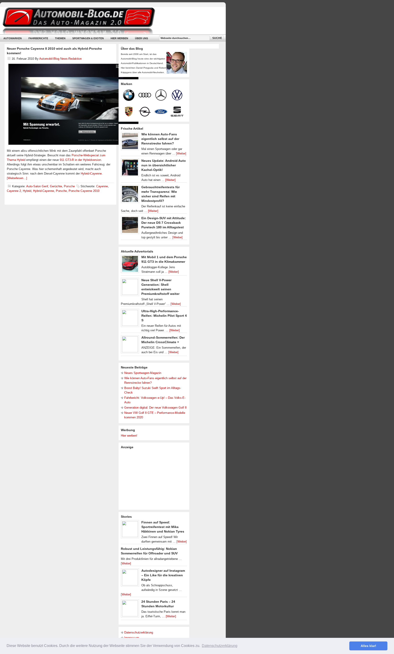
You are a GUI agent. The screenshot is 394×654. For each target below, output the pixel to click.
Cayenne (102, 186)
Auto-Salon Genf (37, 186)
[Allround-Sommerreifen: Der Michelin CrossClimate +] (130, 345)
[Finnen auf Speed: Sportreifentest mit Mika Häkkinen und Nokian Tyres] (130, 530)
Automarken (12, 38)
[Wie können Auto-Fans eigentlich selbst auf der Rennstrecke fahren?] (130, 142)
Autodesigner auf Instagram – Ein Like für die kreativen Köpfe (163, 575)
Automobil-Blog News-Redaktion (60, 58)
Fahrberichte (38, 38)
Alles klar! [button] (368, 646)
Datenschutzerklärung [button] (219, 646)
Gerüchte (56, 186)
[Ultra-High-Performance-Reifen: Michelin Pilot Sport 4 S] (130, 319)
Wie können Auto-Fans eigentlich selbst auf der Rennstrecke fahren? (160, 138)
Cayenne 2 (14, 191)
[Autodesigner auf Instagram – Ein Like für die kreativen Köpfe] (130, 578)
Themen (60, 38)
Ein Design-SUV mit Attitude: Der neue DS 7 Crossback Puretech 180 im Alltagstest (163, 222)
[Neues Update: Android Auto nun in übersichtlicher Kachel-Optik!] (130, 168)
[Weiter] (181, 153)
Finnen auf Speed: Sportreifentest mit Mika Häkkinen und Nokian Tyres (162, 526)
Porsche (69, 186)
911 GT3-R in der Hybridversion (80, 160)
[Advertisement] (155, 479)
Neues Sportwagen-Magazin (142, 373)
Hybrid (27, 191)
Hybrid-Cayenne (91, 173)
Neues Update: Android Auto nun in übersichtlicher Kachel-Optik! (163, 165)
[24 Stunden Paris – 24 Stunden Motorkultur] (130, 609)
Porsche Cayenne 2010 (84, 191)
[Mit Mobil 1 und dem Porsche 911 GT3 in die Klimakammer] (130, 265)
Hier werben (119, 38)
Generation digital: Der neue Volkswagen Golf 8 (155, 407)
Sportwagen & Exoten (88, 38)
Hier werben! (129, 435)
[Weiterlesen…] (17, 178)
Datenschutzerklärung (138, 632)
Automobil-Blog (109, 20)
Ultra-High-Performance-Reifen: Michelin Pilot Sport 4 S (164, 315)
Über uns (141, 38)
